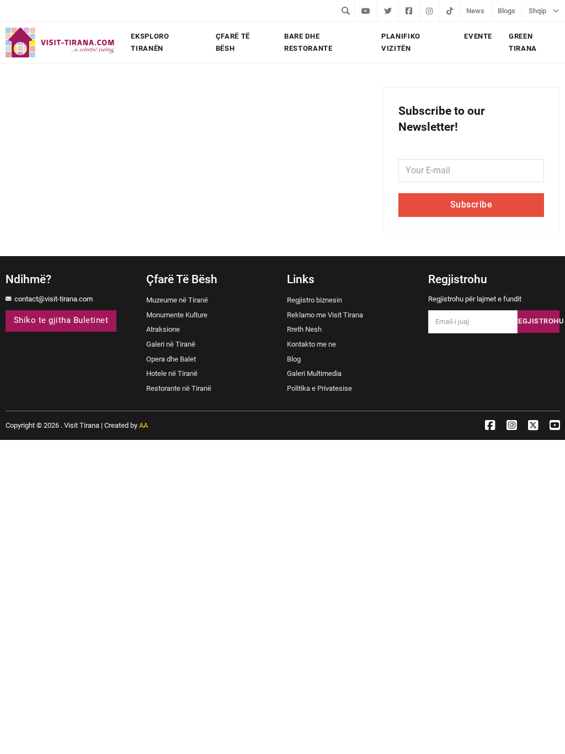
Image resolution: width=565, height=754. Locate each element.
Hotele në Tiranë (172, 373)
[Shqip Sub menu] (555, 10)
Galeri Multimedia (314, 373)
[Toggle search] (346, 10)
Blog (294, 359)
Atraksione (163, 329)
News (475, 11)
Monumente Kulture (176, 315)
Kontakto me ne (311, 344)
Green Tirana (523, 42)
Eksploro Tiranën (150, 42)
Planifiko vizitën (400, 42)
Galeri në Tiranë (170, 344)
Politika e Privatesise (319, 388)
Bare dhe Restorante (308, 42)
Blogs (506, 11)
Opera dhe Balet (171, 359)
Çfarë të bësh (233, 42)
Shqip (537, 11)
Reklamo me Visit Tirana (325, 315)
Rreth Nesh (304, 329)
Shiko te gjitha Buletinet (61, 320)
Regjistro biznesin (314, 300)
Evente (478, 36)
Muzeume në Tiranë (177, 300)
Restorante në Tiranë (178, 388)
